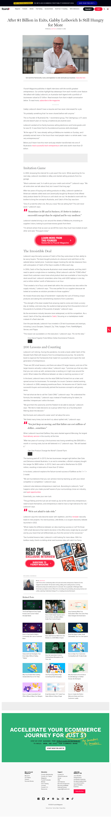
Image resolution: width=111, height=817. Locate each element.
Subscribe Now (79, 791)
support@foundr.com (63, 789)
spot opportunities (34, 492)
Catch (54, 316)
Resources (44, 789)
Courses (43, 785)
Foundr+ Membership (47, 774)
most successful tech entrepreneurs (45, 145)
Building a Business (30, 576)
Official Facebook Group (62, 777)
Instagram (63, 799)
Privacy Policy (62, 808)
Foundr (6, 8)
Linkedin (58, 799)
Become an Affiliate (63, 785)
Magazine (44, 778)
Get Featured (61, 782)
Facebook (38, 799)
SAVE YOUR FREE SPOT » (87, 3)
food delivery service (31, 436)
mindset (75, 517)
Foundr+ (88, 9)
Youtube (68, 799)
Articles (43, 782)
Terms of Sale (56, 808)
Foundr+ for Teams (46, 776)
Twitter (48, 799)
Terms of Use (49, 808)
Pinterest (53, 799)
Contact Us (61, 774)
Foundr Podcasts (46, 780)
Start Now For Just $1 (55, 748)
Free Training (44, 784)
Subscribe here (80, 78)
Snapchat (43, 799)
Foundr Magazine (58, 805)
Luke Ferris (53, 29)
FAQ (59, 780)
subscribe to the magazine (49, 100)
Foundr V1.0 (44, 787)
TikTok (72, 799)
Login (98, 9)
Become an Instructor (64, 784)
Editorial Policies (62, 787)
